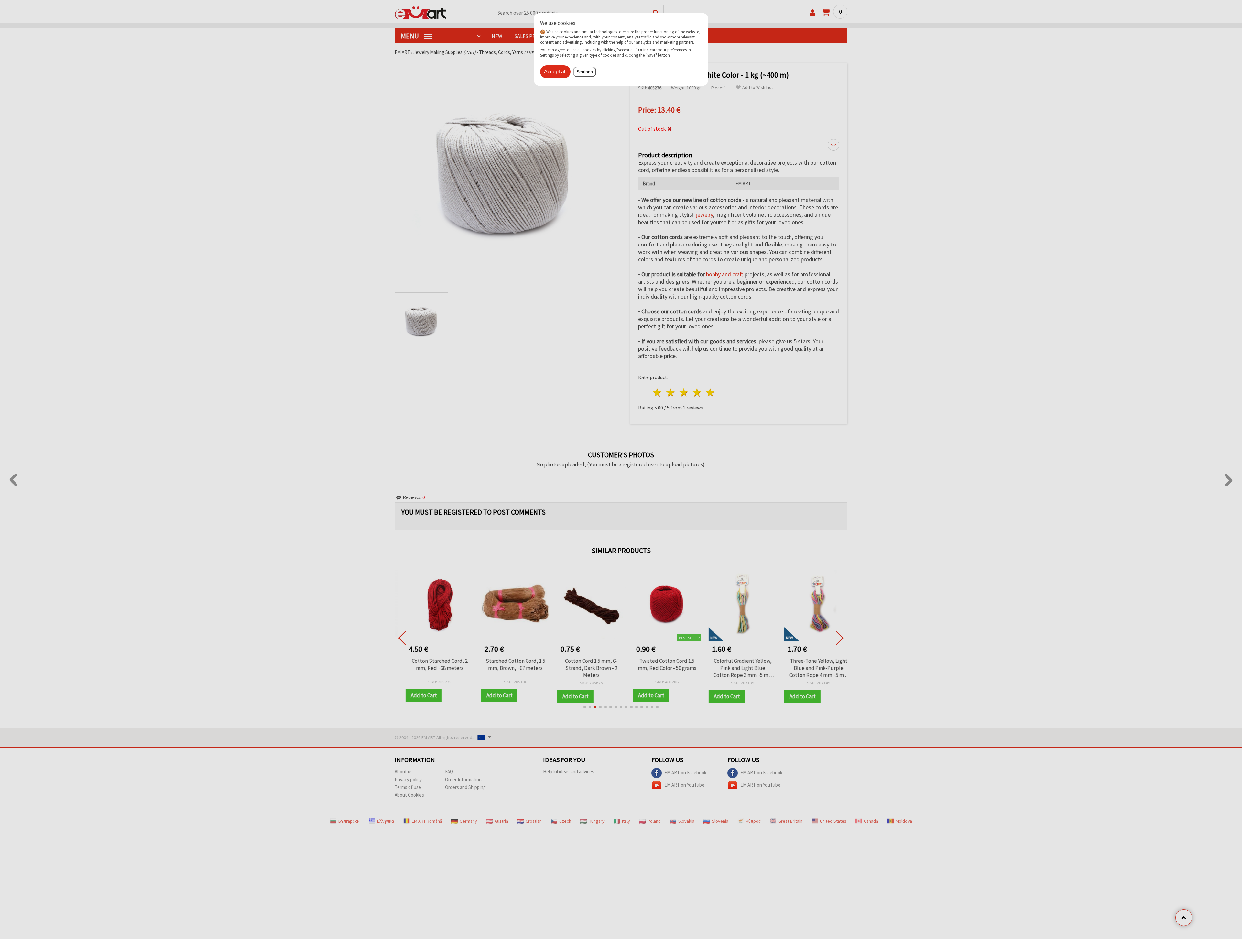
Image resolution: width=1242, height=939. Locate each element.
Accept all (555, 71)
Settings (584, 71)
